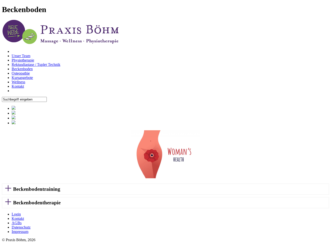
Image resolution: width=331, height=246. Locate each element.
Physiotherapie (23, 60)
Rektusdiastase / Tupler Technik (36, 64)
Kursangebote (22, 78)
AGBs (17, 223)
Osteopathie (21, 73)
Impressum (20, 232)
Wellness (18, 82)
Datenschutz (21, 227)
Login (16, 214)
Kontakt (18, 86)
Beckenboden (22, 69)
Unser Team (21, 56)
